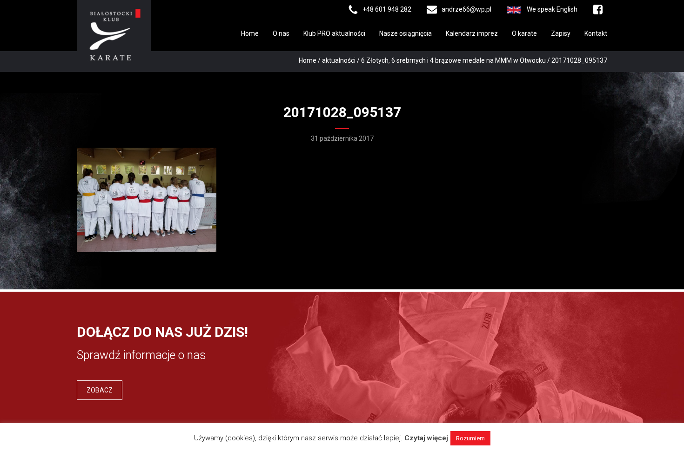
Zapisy (560, 33)
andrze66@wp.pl (466, 9)
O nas (281, 33)
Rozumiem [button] (470, 438)
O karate (524, 33)
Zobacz (100, 390)
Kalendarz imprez (472, 33)
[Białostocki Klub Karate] (114, 34)
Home (250, 33)
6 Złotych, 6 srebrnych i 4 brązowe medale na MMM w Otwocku (453, 60)
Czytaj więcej (426, 438)
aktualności (338, 60)
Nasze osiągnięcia (405, 33)
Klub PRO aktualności (334, 33)
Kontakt (595, 33)
